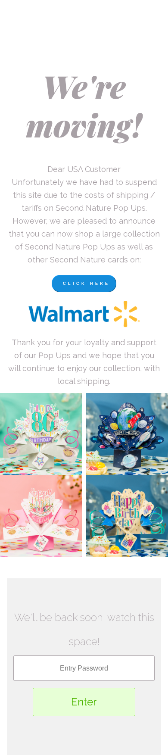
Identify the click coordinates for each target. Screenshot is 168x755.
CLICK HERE (86, 283)
